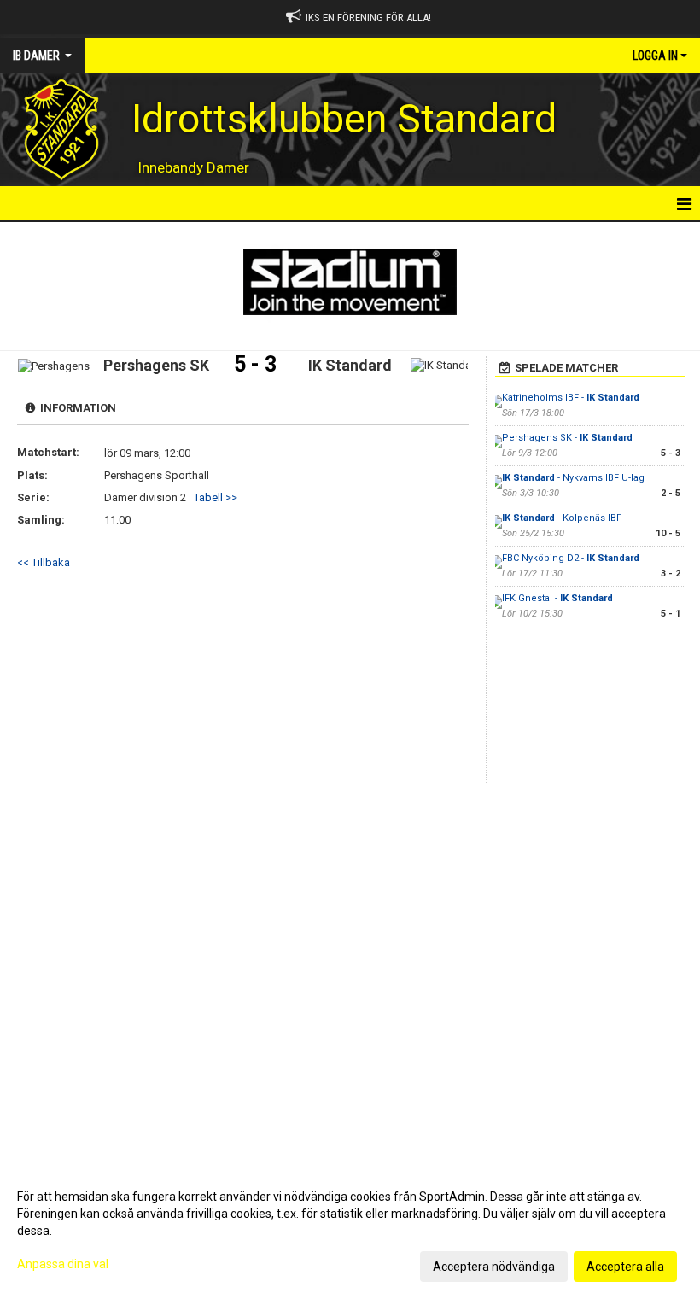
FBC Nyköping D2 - (570, 558)
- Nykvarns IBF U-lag (573, 477)
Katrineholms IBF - (570, 397)
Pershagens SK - (567, 437)
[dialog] (350, 1230)
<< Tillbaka (43, 562)
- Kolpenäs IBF (561, 518)
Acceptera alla (625, 1266)
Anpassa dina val (62, 1264)
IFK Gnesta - (557, 598)
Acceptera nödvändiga (494, 1266)
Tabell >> (215, 497)
